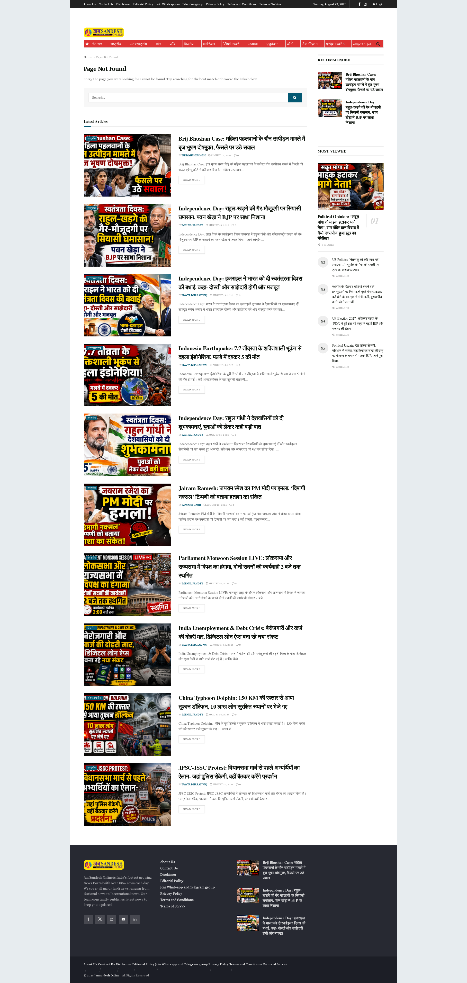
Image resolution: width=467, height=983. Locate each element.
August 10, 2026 (218, 583)
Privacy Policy (215, 4)
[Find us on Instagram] (365, 4)
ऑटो (290, 43)
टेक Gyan (310, 43)
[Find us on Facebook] (359, 4)
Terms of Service (270, 4)
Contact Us (106, 4)
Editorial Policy (143, 4)
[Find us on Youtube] (123, 919)
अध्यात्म (253, 43)
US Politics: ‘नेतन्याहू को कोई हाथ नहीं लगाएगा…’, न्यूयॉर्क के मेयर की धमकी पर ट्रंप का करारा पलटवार (355, 264)
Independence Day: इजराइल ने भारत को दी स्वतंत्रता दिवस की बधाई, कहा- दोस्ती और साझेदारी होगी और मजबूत (240, 282)
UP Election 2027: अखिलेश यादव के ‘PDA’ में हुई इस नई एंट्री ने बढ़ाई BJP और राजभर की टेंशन (357, 323)
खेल (158, 43)
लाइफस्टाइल (362, 43)
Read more (194, 178)
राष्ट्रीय (115, 43)
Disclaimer (123, 4)
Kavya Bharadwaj (194, 295)
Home (96, 43)
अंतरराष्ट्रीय (138, 43)
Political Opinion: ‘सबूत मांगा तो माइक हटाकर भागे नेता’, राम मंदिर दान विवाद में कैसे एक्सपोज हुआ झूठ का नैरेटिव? (338, 227)
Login (379, 4)
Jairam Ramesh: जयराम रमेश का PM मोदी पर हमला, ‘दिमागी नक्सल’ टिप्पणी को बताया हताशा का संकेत (242, 492)
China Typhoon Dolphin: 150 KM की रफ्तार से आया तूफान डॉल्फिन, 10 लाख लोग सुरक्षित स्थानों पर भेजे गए (236, 702)
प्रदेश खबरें (334, 43)
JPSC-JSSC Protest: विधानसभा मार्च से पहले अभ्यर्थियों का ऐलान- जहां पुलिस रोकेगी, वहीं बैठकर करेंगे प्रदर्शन (239, 771)
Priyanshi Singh (194, 155)
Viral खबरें (231, 43)
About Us (90, 4)
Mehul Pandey (192, 225)
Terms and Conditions (241, 4)
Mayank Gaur (191, 504)
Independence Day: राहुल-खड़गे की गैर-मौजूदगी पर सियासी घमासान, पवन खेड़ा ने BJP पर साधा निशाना (240, 212)
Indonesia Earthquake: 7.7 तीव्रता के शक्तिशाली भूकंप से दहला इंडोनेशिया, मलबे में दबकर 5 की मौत (240, 352)
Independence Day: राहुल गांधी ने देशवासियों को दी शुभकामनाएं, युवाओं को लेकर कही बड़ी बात (231, 422)
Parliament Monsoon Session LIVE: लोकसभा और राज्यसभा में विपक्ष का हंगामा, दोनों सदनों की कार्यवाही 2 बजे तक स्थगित (240, 566)
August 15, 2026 (220, 155)
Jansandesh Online (106, 975)
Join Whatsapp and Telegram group (179, 4)
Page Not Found (107, 57)
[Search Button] (378, 43)
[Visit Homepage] (104, 32)
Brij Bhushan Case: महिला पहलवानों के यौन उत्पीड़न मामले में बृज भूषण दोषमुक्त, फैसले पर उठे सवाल (242, 142)
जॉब (172, 43)
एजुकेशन (272, 43)
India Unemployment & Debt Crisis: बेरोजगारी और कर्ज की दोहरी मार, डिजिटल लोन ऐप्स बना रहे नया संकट (240, 632)
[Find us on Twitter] (100, 919)
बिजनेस (189, 43)
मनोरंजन (209, 43)
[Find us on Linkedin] (135, 919)
